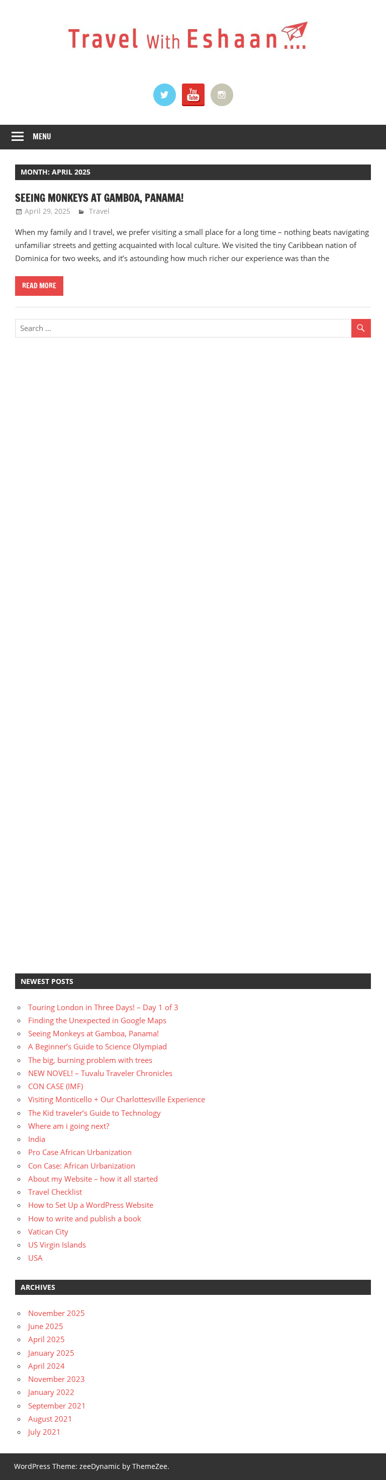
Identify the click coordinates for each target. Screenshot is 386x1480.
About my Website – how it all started (93, 1179)
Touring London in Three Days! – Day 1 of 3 (103, 1007)
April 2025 (46, 1339)
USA (35, 1258)
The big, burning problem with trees (90, 1060)
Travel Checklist (55, 1192)
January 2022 (51, 1392)
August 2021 (50, 1419)
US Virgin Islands (57, 1245)
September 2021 (57, 1406)
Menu (42, 136)
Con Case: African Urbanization (81, 1166)
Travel (99, 211)
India (36, 1139)
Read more (39, 286)
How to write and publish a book (84, 1218)
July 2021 (44, 1432)
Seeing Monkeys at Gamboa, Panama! (99, 198)
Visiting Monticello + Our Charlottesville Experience (116, 1099)
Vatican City (48, 1231)
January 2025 (51, 1353)
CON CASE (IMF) (55, 1086)
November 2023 (56, 1379)
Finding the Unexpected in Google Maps (97, 1020)
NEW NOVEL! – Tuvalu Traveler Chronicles (100, 1073)
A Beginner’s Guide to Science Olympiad (97, 1046)
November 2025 (56, 1313)
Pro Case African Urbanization (80, 1152)
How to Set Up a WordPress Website (90, 1205)
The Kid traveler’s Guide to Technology (94, 1113)
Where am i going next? (68, 1126)
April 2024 (46, 1366)
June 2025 (45, 1326)
